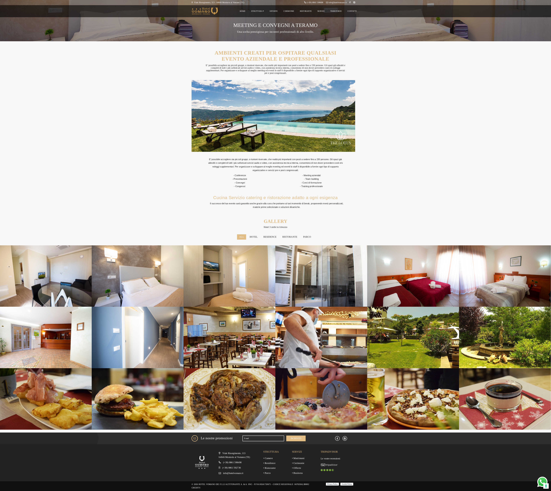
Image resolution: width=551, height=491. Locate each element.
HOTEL (254, 237)
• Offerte (296, 468)
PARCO (307, 237)
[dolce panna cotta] (505, 398)
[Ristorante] (229, 337)
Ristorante (306, 11)
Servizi (321, 11)
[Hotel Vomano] (413, 275)
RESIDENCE (270, 237)
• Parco (267, 473)
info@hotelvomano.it (233, 473)
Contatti (352, 11)
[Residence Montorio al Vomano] (46, 275)
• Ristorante (269, 468)
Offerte (274, 11)
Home (242, 11)
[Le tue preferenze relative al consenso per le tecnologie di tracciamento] (546, 486)
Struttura (257, 11)
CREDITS (196, 488)
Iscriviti (296, 438)
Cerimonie (288, 11)
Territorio (336, 11)
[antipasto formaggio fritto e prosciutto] (46, 398)
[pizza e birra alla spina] (413, 398)
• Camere (268, 458)
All (241, 237)
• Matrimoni (298, 458)
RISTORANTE (289, 237)
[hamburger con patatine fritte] (138, 398)
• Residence (269, 463)
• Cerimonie (298, 463)
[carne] (229, 398)
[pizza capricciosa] (321, 398)
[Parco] (413, 337)
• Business (297, 473)
